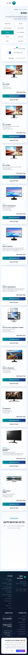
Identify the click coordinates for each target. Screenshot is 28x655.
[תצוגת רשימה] (8, 52)
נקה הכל (11, 58)
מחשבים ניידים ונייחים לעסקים (7, 595)
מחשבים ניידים (20, 32)
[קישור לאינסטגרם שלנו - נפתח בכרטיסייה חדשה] (20, 590)
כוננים (7, 36)
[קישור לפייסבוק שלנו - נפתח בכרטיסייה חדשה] (24, 590)
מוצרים (20, 9)
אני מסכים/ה (20, 650)
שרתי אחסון (7, 23)
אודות (24, 616)
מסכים (7, 32)
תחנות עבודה (20, 28)
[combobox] (18, 52)
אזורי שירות (22, 624)
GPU (7, 41)
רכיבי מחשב (9, 605)
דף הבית (25, 9)
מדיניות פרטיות (21, 629)
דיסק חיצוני (20, 41)
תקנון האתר (22, 627)
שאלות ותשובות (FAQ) (21, 619)
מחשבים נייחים (7, 28)
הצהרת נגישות (22, 634)
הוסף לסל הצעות (14, 99)
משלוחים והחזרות (21, 631)
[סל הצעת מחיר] (3, 3)
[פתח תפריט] (25, 2)
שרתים (20, 23)
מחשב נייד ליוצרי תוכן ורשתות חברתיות (7, 587)
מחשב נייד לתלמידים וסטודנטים (7, 583)
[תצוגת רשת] (10, 52)
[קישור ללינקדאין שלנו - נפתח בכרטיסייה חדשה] (17, 590)
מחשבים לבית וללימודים (8, 591)
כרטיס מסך (20, 36)
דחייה (12, 650)
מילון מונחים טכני (21, 622)
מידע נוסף (7, 647)
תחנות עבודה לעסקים (9, 580)
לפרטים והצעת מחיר (14, 96)
